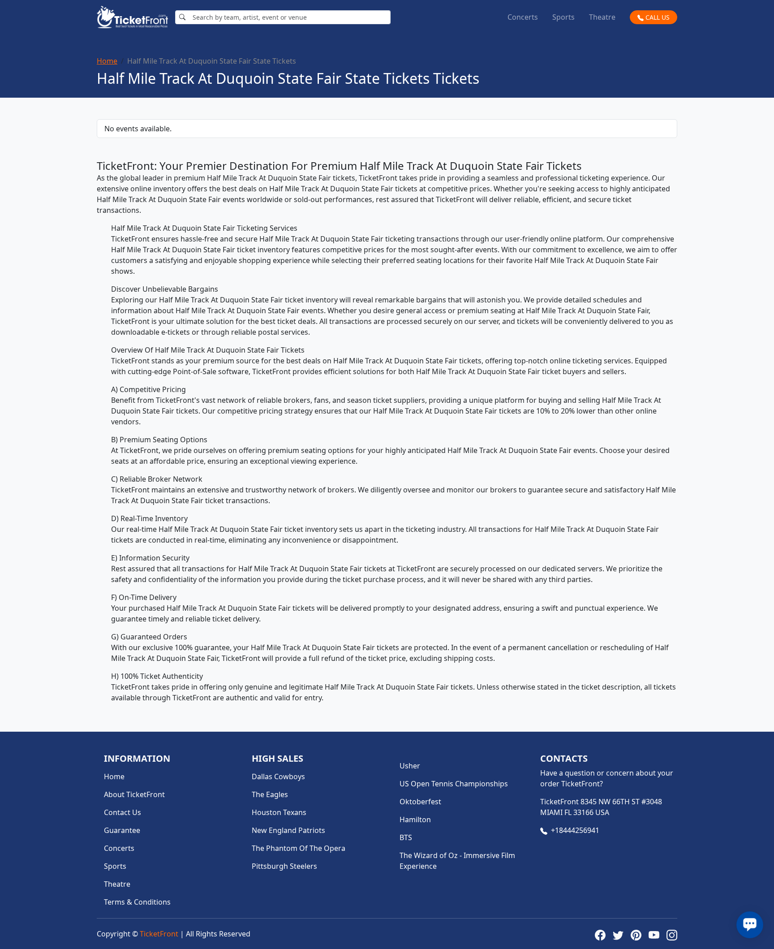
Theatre (602, 17)
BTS (406, 837)
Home (107, 61)
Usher (410, 766)
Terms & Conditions (137, 902)
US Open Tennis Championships (454, 784)
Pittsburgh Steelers (284, 866)
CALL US (657, 17)
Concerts (522, 17)
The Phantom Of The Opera (298, 848)
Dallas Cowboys (278, 776)
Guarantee (122, 830)
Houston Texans (279, 812)
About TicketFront (134, 794)
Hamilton (415, 819)
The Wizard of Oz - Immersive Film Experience (457, 860)
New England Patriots (288, 830)
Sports (563, 17)
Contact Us (122, 812)
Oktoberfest (420, 802)
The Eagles (270, 794)
